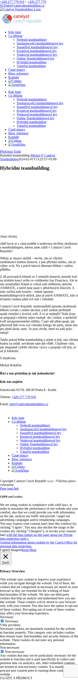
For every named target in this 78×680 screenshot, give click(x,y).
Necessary (12, 621)
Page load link (9, 488)
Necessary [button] (7, 617)
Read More (29, 550)
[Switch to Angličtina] (16, 85)
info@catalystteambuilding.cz (25, 5)
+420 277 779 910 (12, 2)
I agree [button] (4, 550)
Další (17, 151)
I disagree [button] (15, 550)
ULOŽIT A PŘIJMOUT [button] (16, 678)
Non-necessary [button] (10, 647)
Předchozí (6, 151)
